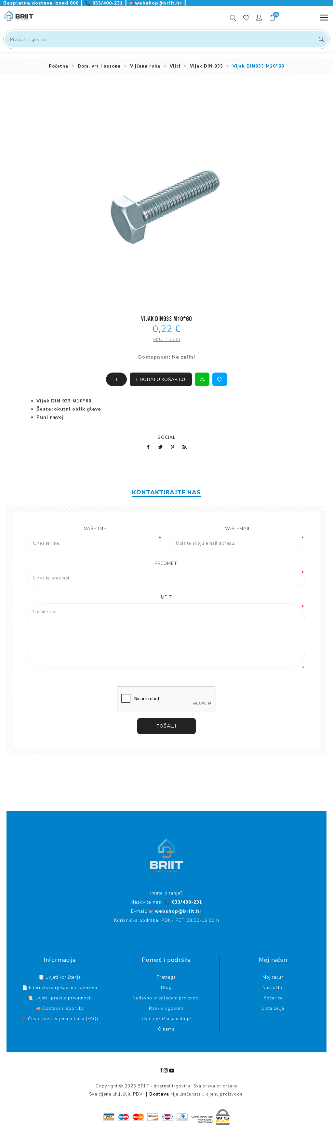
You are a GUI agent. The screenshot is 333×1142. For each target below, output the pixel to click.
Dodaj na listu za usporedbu (202, 379)
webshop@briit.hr (156, 3)
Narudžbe (273, 988)
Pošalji (166, 726)
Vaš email (238, 529)
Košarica (273, 998)
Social (167, 437)
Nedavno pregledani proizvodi (166, 998)
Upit (166, 597)
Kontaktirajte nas (166, 492)
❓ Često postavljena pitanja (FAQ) (59, 1019)
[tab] (166, 492)
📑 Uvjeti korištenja (60, 977)
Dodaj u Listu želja (219, 379)
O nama (166, 1029)
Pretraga (320, 39)
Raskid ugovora (166, 1008)
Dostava (159, 1094)
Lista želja (273, 1008)
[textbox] (166, 39)
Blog (166, 988)
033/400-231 (105, 3)
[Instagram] (166, 1070)
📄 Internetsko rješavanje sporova (59, 988)
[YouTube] (171, 1070)
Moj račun (273, 977)
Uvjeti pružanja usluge (166, 1019)
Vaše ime (95, 529)
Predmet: (166, 563)
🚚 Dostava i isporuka (59, 1008)
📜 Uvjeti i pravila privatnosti (60, 998)
